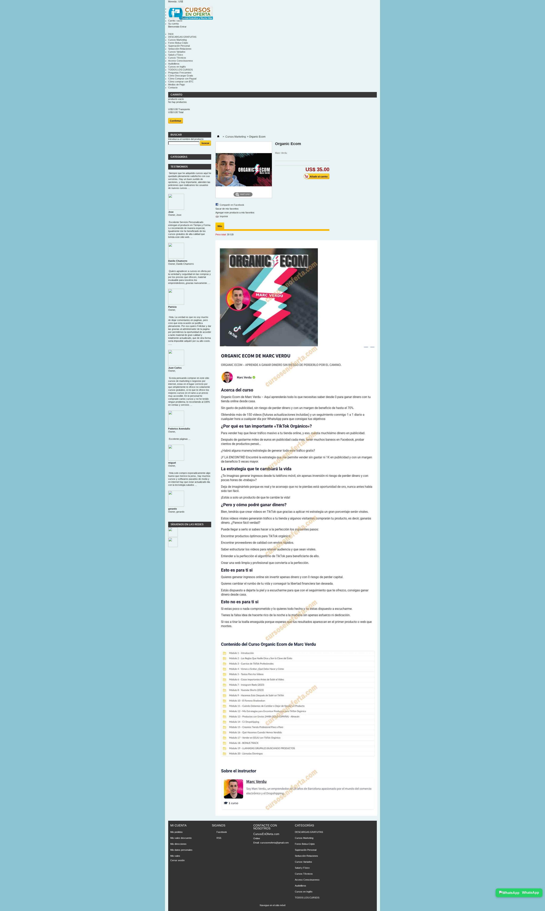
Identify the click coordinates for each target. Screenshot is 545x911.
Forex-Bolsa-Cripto (178, 43)
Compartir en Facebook (232, 205)
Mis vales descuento (181, 838)
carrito (177, 94)
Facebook (222, 832)
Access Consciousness (180, 60)
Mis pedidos (176, 832)
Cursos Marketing (177, 40)
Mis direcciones (178, 844)
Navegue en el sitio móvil (272, 905)
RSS (219, 838)
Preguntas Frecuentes (179, 72)
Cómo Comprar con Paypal (182, 78)
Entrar (183, 26)
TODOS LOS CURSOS (180, 69)
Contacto (173, 87)
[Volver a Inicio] (218, 136)
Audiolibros (173, 63)
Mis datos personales (181, 850)
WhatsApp (530, 892)
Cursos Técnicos (177, 57)
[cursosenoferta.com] (190, 13)
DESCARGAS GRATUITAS (182, 37)
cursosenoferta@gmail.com (274, 842)
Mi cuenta (178, 825)
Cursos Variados (176, 51)
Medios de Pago (176, 84)
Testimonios (179, 166)
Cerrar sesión (177, 860)
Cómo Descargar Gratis (180, 75)
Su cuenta (173, 23)
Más (220, 226)
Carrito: (175, 20)
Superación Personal (179, 46)
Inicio (171, 34)
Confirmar (175, 120)
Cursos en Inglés (177, 66)
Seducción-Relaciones (179, 48)
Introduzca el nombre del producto (186, 139)
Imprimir (224, 216)
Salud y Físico (175, 54)
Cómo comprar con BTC (181, 81)
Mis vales (175, 856)
